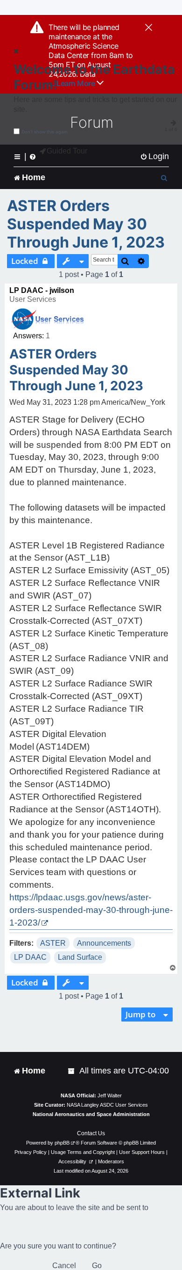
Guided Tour (67, 151)
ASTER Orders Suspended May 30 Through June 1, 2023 (86, 224)
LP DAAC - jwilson (41, 290)
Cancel (64, 1266)
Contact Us (91, 1133)
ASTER (53, 943)
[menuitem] (154, 156)
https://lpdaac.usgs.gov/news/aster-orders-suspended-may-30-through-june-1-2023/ (91, 909)
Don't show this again (44, 131)
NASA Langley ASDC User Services (107, 1105)
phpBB (62, 1143)
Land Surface (80, 957)
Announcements (104, 943)
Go (97, 1266)
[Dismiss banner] (148, 28)
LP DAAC (30, 957)
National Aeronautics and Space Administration (91, 1114)
